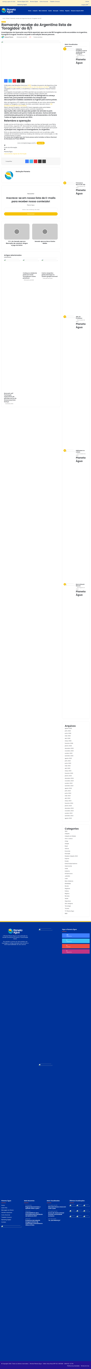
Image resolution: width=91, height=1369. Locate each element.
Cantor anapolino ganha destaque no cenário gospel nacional (49, 274)
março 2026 (68, 740)
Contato (3, 1222)
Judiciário (67, 876)
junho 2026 (68, 733)
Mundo (67, 886)
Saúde (50, 10)
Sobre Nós (4, 1207)
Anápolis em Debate (70, 836)
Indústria (67, 871)
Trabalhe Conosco (55, 1)
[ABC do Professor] (70, 382)
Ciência (67, 848)
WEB (66, 913)
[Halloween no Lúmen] (70, 516)
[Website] (17, 174)
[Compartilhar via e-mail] (18, 81)
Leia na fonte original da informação (15, 154)
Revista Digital (34, 1)
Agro (66, 831)
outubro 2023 (68, 813)
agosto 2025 (68, 758)
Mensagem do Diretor (7, 1210)
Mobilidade (68, 883)
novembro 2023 (69, 810)
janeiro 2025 (68, 775)
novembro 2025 (69, 750)
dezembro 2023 (69, 808)
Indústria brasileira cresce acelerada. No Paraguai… (81, 51)
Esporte (67, 858)
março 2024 (68, 800)
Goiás (66, 868)
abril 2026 (67, 738)
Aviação (67, 843)
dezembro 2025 (69, 748)
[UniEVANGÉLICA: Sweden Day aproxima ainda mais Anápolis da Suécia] (86, 1218)
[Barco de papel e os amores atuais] (73, 1218)
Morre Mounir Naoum (80, 585)
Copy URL (40, 143)
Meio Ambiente (43, 10)
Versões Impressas (6, 1212)
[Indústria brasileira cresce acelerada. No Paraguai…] (70, 114)
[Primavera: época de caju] (70, 248)
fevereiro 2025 (69, 773)
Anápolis (35, 10)
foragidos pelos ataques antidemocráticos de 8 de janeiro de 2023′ (28, 87)
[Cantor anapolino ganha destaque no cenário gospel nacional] (50, 265)
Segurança (68, 901)
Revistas (67, 896)
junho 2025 (68, 763)
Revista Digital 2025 (22, 1)
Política (62, 10)
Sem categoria (69, 903)
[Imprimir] (23, 81)
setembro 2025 (69, 755)
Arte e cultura (68, 838)
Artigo (66, 841)
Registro (67, 10)
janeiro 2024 (68, 805)
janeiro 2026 (68, 745)
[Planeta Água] (8, 10)
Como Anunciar (44, 1)
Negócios (67, 888)
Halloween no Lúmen (80, 451)
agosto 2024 (68, 788)
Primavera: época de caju (80, 183)
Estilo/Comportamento (71, 863)
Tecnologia (68, 906)
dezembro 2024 (69, 778)
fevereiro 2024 (69, 803)
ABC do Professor (79, 317)
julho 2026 (68, 731)
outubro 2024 (68, 783)
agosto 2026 (68, 728)
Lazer (66, 878)
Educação (55, 10)
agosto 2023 (68, 818)
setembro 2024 (69, 785)
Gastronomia (68, 866)
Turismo (67, 908)
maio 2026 (68, 735)
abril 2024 (67, 798)
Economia (67, 851)
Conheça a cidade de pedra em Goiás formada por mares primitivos (30, 275)
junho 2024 (68, 793)
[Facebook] (6, 81)
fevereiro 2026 (69, 743)
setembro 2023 (69, 815)
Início (3, 18)
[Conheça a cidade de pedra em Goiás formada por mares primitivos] (31, 265)
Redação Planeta (9, 37)
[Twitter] (10, 81)
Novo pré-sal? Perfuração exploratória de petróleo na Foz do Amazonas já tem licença (10, 397)
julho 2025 (68, 760)
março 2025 (68, 770)
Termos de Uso (85, 1366)
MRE (29, 85)
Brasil (7, 18)
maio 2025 (68, 765)
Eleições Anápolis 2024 (77, 10)
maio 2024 (68, 795)
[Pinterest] (14, 81)
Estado (67, 861)
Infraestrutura (68, 873)
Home (29, 10)
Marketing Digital (22, 4)
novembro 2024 (69, 780)
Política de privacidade (73, 1366)
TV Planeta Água (69, 911)
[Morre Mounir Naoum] (70, 650)
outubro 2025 (68, 753)
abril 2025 (67, 768)
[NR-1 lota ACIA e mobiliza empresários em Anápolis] (86, 1207)
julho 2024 (68, 790)
